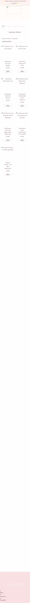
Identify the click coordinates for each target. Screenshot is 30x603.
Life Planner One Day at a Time (22, 63)
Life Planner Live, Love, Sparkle (7, 63)
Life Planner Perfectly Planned (7, 96)
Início (3, 26)
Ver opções (8, 71)
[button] (7, 16)
